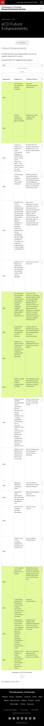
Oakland (24, 700)
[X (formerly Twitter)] (14, 718)
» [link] (30, 676)
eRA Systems (6, 19)
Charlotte (27, 697)
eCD (13, 19)
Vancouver (30, 704)
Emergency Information (10, 710)
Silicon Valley (14, 704)
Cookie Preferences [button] (22, 722)
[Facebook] (9, 718)
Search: (22, 72)
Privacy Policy (24, 710)
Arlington (5, 697)
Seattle (37, 700)
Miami (40, 697)
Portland (31, 700)
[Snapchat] (30, 718)
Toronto (22, 704)
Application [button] (6, 79)
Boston (12, 697)
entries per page (22, 68)
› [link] (26, 676)
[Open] (40, 8)
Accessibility (35, 710)
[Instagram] (26, 718)
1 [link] (22, 676)
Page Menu (22, 42)
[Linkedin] (22, 718)
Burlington (19, 697)
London (34, 697)
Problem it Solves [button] (31, 79)
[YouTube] (18, 718)
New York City (15, 700)
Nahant (6, 700)
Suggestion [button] (18, 79)
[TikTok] (34, 718)
